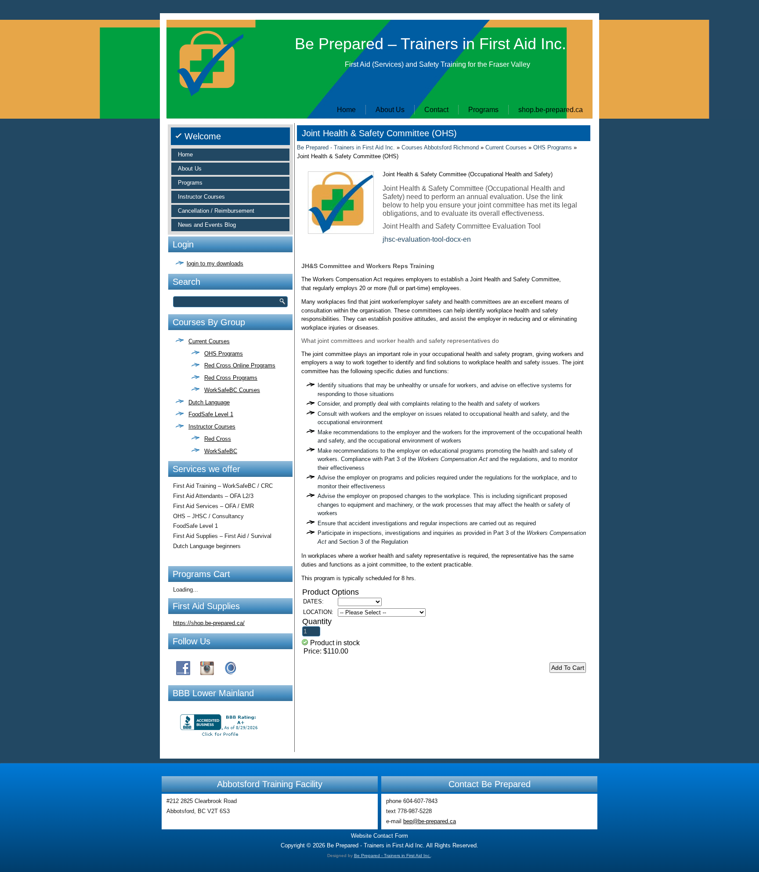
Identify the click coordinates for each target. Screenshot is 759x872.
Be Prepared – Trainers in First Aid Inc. (430, 44)
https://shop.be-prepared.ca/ (209, 623)
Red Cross (217, 439)
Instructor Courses (201, 196)
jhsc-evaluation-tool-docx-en (427, 239)
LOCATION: (318, 612)
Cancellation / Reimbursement (216, 210)
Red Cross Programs (230, 377)
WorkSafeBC (220, 451)
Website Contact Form (379, 835)
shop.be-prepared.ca (550, 109)
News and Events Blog (207, 225)
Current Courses (209, 341)
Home (346, 109)
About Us (390, 109)
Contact (436, 109)
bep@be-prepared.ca (429, 821)
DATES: (313, 601)
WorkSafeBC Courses (232, 390)
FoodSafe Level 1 (210, 414)
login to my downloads (215, 263)
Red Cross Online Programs (239, 365)
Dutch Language (209, 402)
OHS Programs (223, 353)
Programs (483, 109)
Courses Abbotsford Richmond (440, 147)
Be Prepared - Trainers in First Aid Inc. (346, 147)
